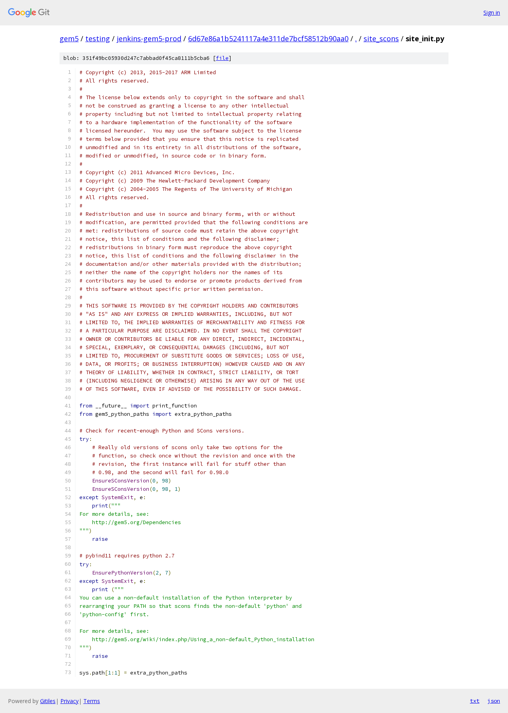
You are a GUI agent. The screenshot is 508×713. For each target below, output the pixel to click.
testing (97, 38)
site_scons (381, 38)
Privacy (69, 701)
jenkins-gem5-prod (149, 38)
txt (474, 700)
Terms (91, 701)
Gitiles (48, 701)
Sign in (491, 12)
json (493, 700)
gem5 (69, 38)
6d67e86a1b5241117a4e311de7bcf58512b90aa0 (268, 38)
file (222, 58)
